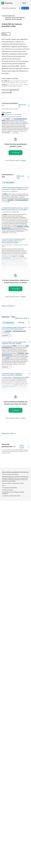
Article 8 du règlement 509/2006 (10, 474)
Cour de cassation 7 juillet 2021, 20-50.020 (13, 483)
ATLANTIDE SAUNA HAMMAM (9, 487)
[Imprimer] (20, 8)
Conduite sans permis (7, 490)
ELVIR (3, 485)
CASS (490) (21, 322)
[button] (15, 355)
